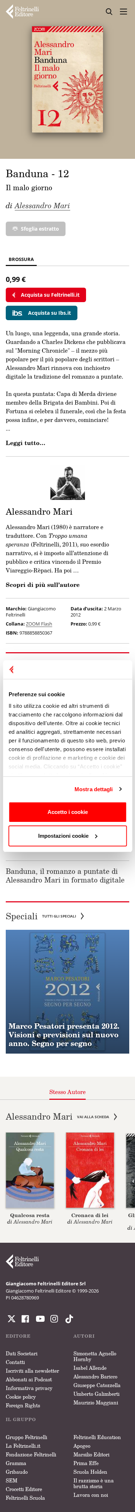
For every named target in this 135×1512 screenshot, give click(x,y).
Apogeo (81, 1446)
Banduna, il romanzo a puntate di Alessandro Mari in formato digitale (65, 875)
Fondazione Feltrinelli (31, 1454)
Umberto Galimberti (96, 1394)
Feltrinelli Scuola (25, 1498)
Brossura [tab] (21, 259)
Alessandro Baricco (95, 1376)
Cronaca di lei (89, 1215)
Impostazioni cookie (63, 836)
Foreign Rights (23, 1405)
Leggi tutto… (25, 443)
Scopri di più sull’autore (43, 584)
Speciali (41, 916)
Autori (84, 1336)
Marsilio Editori (91, 1454)
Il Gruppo (21, 1419)
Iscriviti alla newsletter (32, 1370)
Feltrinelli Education (97, 1437)
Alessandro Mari (42, 205)
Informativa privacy (29, 1388)
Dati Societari (21, 1353)
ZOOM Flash (39, 623)
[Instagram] (67, 1319)
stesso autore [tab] (67, 1092)
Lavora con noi (90, 1495)
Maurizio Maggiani (95, 1402)
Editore (18, 1336)
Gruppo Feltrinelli (26, 1437)
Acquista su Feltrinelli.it (50, 294)
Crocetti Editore (24, 1489)
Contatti (15, 1362)
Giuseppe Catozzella (97, 1385)
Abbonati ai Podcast (29, 1379)
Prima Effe (86, 1463)
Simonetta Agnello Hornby (94, 1356)
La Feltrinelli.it (23, 1446)
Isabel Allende (90, 1368)
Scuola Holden (90, 1472)
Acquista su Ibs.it (49, 312)
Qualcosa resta (30, 1215)
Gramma (16, 1463)
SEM (11, 1480)
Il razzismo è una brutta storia (93, 1483)
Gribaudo (17, 1472)
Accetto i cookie (68, 812)
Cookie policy (21, 1396)
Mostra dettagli (94, 789)
